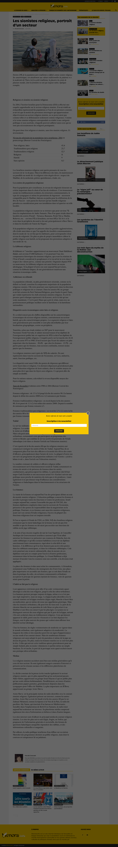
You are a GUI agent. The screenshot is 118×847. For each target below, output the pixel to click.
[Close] (88, 413)
